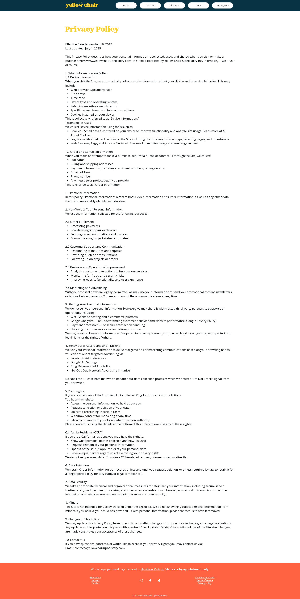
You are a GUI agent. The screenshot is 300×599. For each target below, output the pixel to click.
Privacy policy (204, 583)
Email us (95, 583)
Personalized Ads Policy (94, 366)
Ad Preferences (95, 358)
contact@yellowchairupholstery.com (100, 548)
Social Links (204, 586)
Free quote (95, 577)
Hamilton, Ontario (152, 569)
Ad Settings (89, 362)
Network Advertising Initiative (109, 370)
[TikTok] (159, 581)
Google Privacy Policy (200, 321)
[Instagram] (141, 581)
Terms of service (205, 580)
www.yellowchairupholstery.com (108, 61)
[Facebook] (150, 581)
